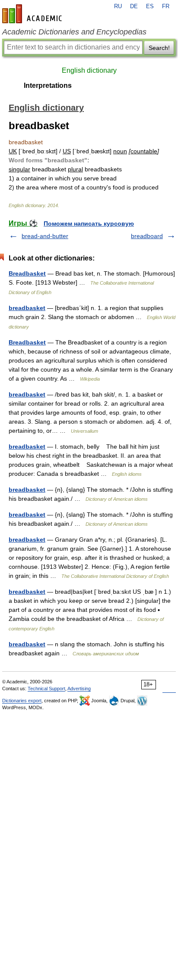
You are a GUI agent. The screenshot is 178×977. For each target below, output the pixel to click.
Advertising (79, 688)
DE (134, 6)
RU (118, 6)
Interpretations (48, 85)
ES (150, 6)
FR (165, 6)
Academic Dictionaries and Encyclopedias (74, 32)
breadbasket (27, 307)
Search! (159, 47)
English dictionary (89, 70)
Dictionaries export (21, 700)
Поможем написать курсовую (89, 223)
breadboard (147, 236)
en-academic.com (33, 13)
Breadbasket (27, 273)
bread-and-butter (45, 236)
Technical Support (46, 688)
